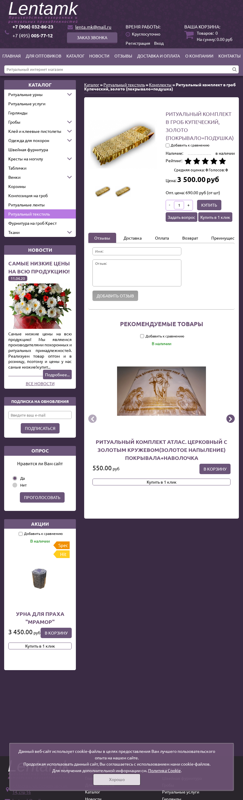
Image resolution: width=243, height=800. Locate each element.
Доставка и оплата (158, 55)
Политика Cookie (164, 770)
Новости (99, 55)
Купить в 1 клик (40, 645)
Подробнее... (57, 374)
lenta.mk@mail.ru (93, 27)
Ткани (14, 232)
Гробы (14, 122)
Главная (11, 55)
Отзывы (123, 55)
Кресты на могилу (25, 158)
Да (22, 478)
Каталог (75, 55)
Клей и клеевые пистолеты (34, 131)
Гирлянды (18, 112)
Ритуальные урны (25, 94)
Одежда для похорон (28, 140)
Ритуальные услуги (26, 103)
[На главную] (121, 12)
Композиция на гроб (28, 195)
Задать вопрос (181, 217)
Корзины (17, 186)
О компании (199, 55)
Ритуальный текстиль (29, 213)
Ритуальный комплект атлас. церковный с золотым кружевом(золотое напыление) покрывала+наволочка (161, 449)
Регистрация (138, 43)
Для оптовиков (43, 55)
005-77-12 (32, 35)
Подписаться (40, 428)
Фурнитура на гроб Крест (32, 223)
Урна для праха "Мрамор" (40, 617)
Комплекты (160, 84)
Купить (209, 205)
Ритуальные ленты (26, 204)
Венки (14, 177)
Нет (23, 484)
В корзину (56, 632)
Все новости (40, 383)
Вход (159, 43)
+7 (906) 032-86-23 (32, 26)
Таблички (17, 167)
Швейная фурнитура (28, 149)
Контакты (229, 55)
